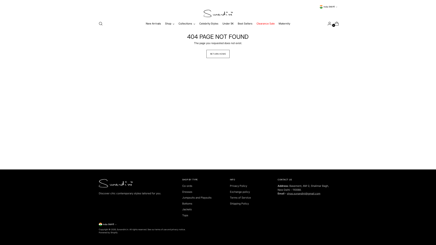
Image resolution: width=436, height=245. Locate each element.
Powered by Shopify (108, 232)
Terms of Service (240, 197)
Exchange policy (240, 191)
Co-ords (187, 185)
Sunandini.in (122, 229)
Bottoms (187, 203)
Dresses (187, 191)
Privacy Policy (238, 185)
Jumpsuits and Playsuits (197, 197)
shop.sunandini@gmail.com (303, 193)
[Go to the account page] (328, 23)
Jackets (187, 209)
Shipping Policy (239, 203)
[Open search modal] (100, 23)
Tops (185, 215)
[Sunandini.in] (218, 13)
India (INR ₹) (329, 7)
